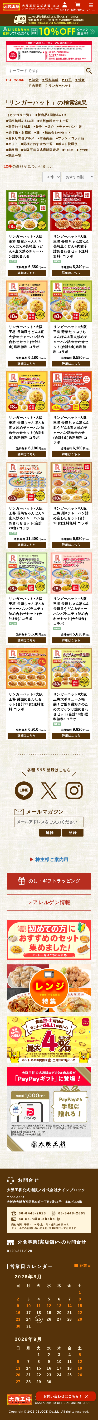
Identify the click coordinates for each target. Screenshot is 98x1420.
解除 (50, 833)
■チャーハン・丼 (69, 126)
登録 (73, 833)
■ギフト (12, 144)
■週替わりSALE (18, 126)
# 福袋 (34, 80)
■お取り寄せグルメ (20, 138)
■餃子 (38, 126)
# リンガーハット (59, 85)
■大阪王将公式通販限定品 (40, 150)
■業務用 (12, 150)
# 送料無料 (50, 80)
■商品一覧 (13, 155)
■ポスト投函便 (67, 144)
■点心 (49, 126)
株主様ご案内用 (49, 859)
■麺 (37, 132)
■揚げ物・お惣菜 (18, 132)
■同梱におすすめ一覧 (37, 144)
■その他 (82, 150)
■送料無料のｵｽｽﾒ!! (20, 121)
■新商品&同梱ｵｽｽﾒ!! (50, 115)
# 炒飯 (80, 80)
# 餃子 (67, 80)
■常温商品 (45, 138)
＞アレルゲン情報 (49, 902)
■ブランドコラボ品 (70, 138)
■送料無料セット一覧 (53, 121)
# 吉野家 (35, 85)
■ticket (68, 150)
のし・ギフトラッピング (54, 880)
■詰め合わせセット (57, 132)
